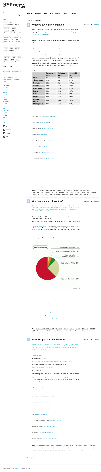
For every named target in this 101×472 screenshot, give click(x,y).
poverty (50, 194)
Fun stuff (66, 13)
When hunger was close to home (10, 77)
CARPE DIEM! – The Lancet (9, 75)
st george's (6, 59)
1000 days (42, 190)
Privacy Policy (14, 468)
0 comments (96, 24)
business (76, 190)
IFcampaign (61, 192)
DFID (48, 34)
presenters (11, 50)
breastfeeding (69, 190)
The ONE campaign (42, 34)
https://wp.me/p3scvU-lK (41, 134)
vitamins (86, 194)
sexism (19, 57)
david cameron (36, 192)
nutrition (45, 194)
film (10, 37)
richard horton (57, 194)
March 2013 (5, 94)
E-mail (7, 126)
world (91, 194)
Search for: (5, 12)
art (10, 22)
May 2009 (5, 122)
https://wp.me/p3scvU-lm (47, 152)
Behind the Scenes (55, 13)
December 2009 (6, 119)
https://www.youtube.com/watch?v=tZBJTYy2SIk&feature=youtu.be (47, 48)
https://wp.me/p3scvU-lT (50, 116)
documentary (6, 35)
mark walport (79, 447)
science (71, 194)
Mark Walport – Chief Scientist (48, 339)
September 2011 (6, 101)
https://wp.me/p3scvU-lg (51, 158)
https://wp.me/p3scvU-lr (49, 146)
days (42, 192)
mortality (40, 194)
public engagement (8, 52)
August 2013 (5, 87)
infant (67, 192)
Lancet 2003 (47, 67)
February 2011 (6, 110)
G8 (56, 192)
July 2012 (5, 99)
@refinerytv (8, 129)
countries (88, 190)
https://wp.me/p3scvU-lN (47, 128)
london (5, 41)
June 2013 (5, 90)
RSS (7, 136)
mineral (34, 194)
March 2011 (5, 108)
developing (47, 192)
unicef (81, 194)
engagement (14, 35)
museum (5, 48)
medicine (94, 192)
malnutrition (77, 192)
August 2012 (5, 96)
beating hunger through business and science (55, 190)
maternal (83, 192)
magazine (11, 41)
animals (5, 22)
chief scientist (79, 445)
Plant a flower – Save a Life (9, 69)
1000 (37, 190)
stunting (12, 59)
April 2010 (5, 115)
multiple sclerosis (13, 46)
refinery (15, 52)
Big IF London (43, 226)
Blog (45, 13)
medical (88, 192)
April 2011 (5, 106)
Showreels (38, 13)
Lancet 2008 (68, 63)
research (6, 55)
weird (10, 61)
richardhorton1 (65, 194)
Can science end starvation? (47, 201)
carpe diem (82, 190)
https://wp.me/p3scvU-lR (44, 122)
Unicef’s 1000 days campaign (48, 24)
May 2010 (5, 112)
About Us (29, 13)
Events (73, 13)
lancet (71, 192)
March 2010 (5, 117)
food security (46, 447)
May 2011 (5, 103)
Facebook (8, 133)
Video (5, 61)
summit (76, 194)
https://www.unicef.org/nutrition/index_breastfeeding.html (49, 54)
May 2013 (5, 92)
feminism (6, 37)
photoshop (17, 48)
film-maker (16, 37)
